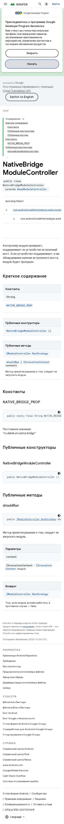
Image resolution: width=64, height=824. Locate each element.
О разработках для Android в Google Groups (27, 729)
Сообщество (39, 793)
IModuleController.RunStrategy (27, 353)
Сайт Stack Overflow (14, 775)
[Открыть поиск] (40, 4)
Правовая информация (18, 799)
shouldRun (12, 362)
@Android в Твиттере (14, 702)
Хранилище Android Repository (20, 655)
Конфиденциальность (17, 804)
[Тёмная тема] (59, 412)
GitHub (6, 687)
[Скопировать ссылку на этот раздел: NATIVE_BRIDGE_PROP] (44, 402)
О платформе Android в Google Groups (24, 723)
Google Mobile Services (15, 770)
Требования (9, 660)
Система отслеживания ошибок (20, 781)
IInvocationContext (36, 362)
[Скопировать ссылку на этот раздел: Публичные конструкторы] (6, 453)
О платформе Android (15, 793)
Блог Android (10, 712)
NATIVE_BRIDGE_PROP (19, 305)
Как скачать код (12, 666)
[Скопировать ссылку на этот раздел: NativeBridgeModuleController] (55, 464)
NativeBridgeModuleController (26, 330)
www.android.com (13, 765)
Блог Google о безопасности (19, 718)
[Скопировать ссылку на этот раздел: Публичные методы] (46, 495)
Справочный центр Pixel (16, 754)
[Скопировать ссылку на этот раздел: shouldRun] (23, 506)
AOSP (6, 110)
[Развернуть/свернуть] (23, 119)
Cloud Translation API (16, 91)
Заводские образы (13, 677)
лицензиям (28, 626)
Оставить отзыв (42, 804)
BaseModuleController (32, 189)
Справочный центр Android (18, 748)
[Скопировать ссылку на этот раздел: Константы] (29, 392)
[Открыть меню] (5, 4)
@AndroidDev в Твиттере (16, 707)
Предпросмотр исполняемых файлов (23, 671)
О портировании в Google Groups (21, 734)
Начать (32, 64)
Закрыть (32, 53)
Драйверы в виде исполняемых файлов (24, 682)
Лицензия (40, 799)
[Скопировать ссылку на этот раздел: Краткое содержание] (51, 276)
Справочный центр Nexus (17, 759)
